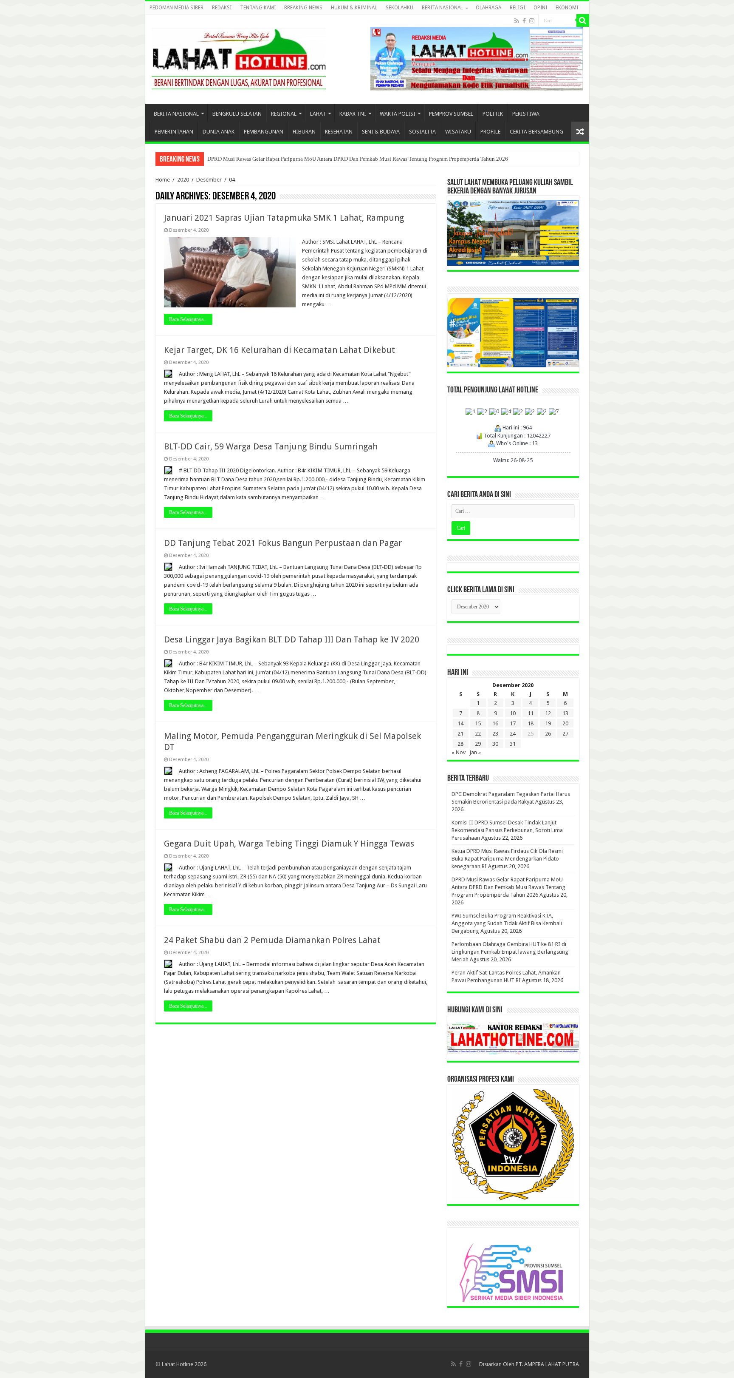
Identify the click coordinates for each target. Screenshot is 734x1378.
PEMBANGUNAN (263, 131)
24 (513, 733)
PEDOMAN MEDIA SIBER (176, 8)
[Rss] (517, 21)
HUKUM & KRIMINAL (354, 8)
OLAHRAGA (488, 8)
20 (565, 723)
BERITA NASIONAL (442, 8)
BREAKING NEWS (303, 8)
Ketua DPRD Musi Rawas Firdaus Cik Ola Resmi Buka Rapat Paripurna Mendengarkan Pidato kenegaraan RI (507, 858)
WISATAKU (458, 131)
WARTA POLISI (397, 114)
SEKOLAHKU (399, 8)
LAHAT (318, 114)
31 (513, 744)
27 (565, 733)
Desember (209, 179)
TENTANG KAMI (258, 8)
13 (565, 713)
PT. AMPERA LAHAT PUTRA (547, 1364)
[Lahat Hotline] (239, 57)
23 (495, 733)
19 (548, 723)
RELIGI (517, 8)
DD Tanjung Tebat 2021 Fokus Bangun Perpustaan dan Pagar (283, 543)
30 (495, 744)
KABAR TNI (352, 114)
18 (531, 723)
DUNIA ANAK (218, 131)
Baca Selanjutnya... (188, 319)
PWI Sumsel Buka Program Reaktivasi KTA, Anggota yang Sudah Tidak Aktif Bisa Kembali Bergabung (507, 923)
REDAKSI (221, 8)
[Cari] (582, 20)
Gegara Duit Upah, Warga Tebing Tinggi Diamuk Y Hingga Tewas (289, 843)
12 (548, 713)
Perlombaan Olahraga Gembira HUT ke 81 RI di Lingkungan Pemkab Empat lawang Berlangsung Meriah (510, 952)
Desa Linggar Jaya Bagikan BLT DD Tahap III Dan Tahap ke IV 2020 (291, 639)
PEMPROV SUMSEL (451, 114)
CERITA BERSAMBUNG (536, 131)
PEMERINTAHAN (174, 131)
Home (162, 179)
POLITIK (493, 114)
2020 (183, 179)
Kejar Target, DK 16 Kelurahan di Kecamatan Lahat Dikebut (279, 350)
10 (513, 713)
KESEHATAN (339, 131)
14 (460, 723)
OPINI (540, 8)
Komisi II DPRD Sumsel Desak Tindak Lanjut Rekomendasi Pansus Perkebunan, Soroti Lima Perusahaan (507, 830)
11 (531, 713)
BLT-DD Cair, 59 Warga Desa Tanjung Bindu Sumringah (271, 446)
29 (478, 744)
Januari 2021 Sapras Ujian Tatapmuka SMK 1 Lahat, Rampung (284, 218)
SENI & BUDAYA (381, 131)
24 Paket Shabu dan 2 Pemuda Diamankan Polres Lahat (272, 940)
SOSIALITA (422, 131)
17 (513, 723)
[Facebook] (524, 21)
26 (548, 733)
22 (478, 733)
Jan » (475, 752)
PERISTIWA (525, 114)
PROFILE (490, 131)
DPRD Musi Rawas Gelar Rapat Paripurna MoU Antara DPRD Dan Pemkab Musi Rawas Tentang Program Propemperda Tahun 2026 (357, 159)
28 (460, 744)
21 (460, 733)
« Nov (459, 752)
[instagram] (531, 21)
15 (478, 723)
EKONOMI (567, 8)
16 (495, 723)
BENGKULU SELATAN (237, 114)
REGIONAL (283, 114)
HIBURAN (304, 131)
